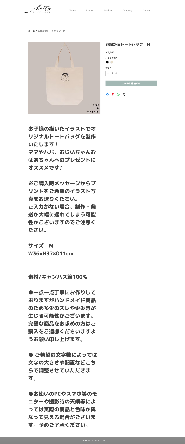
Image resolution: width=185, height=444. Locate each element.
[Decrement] (108, 73)
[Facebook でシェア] (107, 94)
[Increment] (116, 73)
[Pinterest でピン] (113, 94)
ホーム (31, 30)
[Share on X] (124, 94)
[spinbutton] (112, 73)
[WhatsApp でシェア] (118, 94)
